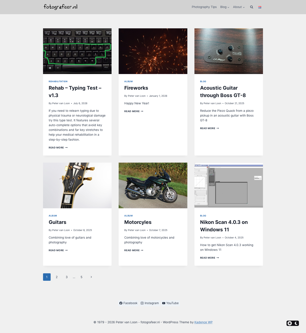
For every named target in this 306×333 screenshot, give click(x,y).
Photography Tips (204, 7)
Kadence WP (203, 322)
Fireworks (136, 88)
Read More (58, 147)
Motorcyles (138, 222)
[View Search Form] (251, 7)
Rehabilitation (58, 81)
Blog (203, 81)
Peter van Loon (61, 103)
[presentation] (77, 51)
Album (128, 81)
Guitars (57, 222)
